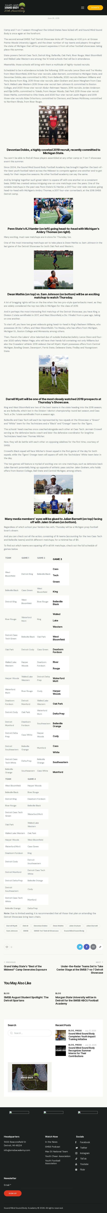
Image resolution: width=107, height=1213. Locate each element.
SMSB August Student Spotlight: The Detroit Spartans (26, 999)
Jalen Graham (75, 926)
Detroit (25, 926)
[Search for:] (30, 1033)
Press (78, 1031)
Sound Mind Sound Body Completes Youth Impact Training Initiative (82, 1036)
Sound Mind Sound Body (74, 931)
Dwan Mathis (58, 926)
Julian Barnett (92, 926)
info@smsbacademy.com (17, 1150)
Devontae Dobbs (40, 926)
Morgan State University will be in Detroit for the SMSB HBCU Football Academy (76, 1000)
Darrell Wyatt (11, 926)
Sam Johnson (12, 931)
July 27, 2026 (90, 1031)
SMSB (25, 931)
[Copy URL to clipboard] (100, 947)
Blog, (72, 1031)
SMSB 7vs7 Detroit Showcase (46, 931)
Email (7, 1185)
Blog (7, 993)
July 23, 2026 (90, 1045)
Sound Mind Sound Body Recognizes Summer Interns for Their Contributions (82, 1052)
